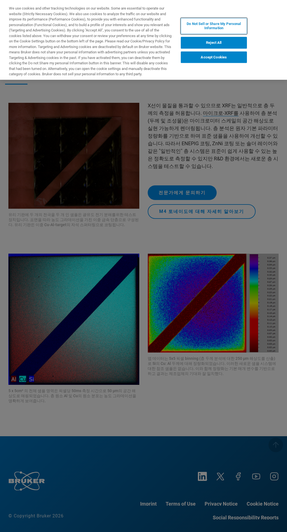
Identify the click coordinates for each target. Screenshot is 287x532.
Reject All (213, 42)
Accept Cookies (214, 57)
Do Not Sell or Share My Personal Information (214, 26)
